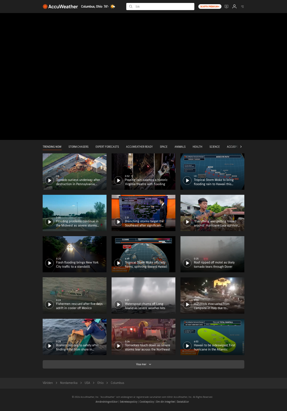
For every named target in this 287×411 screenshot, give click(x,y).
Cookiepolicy (147, 401)
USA (87, 383)
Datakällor (183, 401)
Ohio (100, 383)
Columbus (117, 383)
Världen (48, 383)
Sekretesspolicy (129, 401)
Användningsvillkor (107, 401)
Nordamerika (69, 383)
